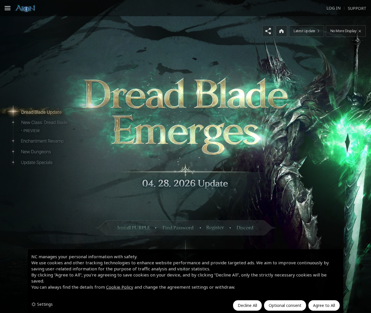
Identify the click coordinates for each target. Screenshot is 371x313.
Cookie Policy (119, 287)
